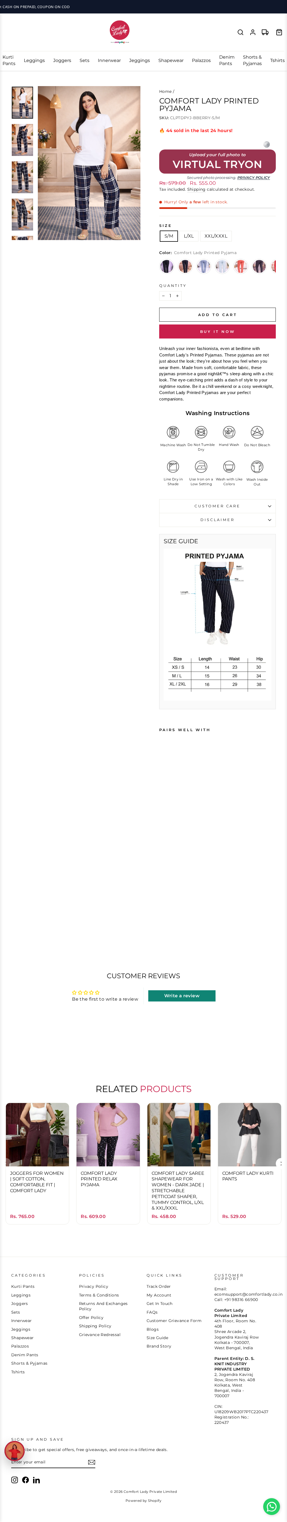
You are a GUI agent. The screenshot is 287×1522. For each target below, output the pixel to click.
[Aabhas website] (266, 144)
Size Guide (157, 1338)
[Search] (240, 32)
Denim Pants (227, 60)
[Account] (252, 32)
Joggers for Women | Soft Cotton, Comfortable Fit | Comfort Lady (37, 1182)
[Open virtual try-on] (14, 1451)
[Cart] (279, 32)
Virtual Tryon (217, 164)
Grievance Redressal (100, 1334)
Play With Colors (143, 6)
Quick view (37, 1153)
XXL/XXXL (216, 236)
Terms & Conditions (99, 1295)
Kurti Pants (9, 60)
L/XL (189, 236)
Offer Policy (91, 1317)
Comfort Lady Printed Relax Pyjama (99, 1179)
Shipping (196, 189)
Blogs (153, 1329)
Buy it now (217, 331)
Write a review (182, 995)
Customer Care (217, 506)
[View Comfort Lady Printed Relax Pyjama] (166, 266)
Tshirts (277, 60)
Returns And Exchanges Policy (103, 1306)
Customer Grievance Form (174, 1320)
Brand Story (159, 1346)
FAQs (152, 1312)
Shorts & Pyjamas (252, 60)
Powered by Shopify (143, 1500)
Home (165, 91)
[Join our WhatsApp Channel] (271, 1506)
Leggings (34, 60)
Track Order (159, 1286)
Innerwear (109, 60)
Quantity (173, 286)
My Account (159, 1295)
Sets (84, 60)
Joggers (62, 60)
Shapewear (171, 60)
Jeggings (139, 60)
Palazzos (201, 60)
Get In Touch (160, 1303)
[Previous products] (5, 1163)
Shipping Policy (95, 1326)
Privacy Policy (253, 178)
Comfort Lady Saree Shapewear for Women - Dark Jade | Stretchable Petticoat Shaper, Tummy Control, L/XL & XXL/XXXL (178, 1191)
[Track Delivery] (265, 32)
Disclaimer (217, 520)
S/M (169, 236)
